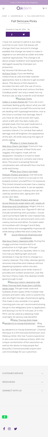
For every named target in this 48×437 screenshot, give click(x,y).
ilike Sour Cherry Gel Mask (15, 146)
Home (4, 16)
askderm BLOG (17, 16)
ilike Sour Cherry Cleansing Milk (17, 241)
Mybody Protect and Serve (15, 175)
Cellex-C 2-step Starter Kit (15, 102)
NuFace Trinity (9, 73)
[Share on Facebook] (12, 34)
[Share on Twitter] (24, 34)
